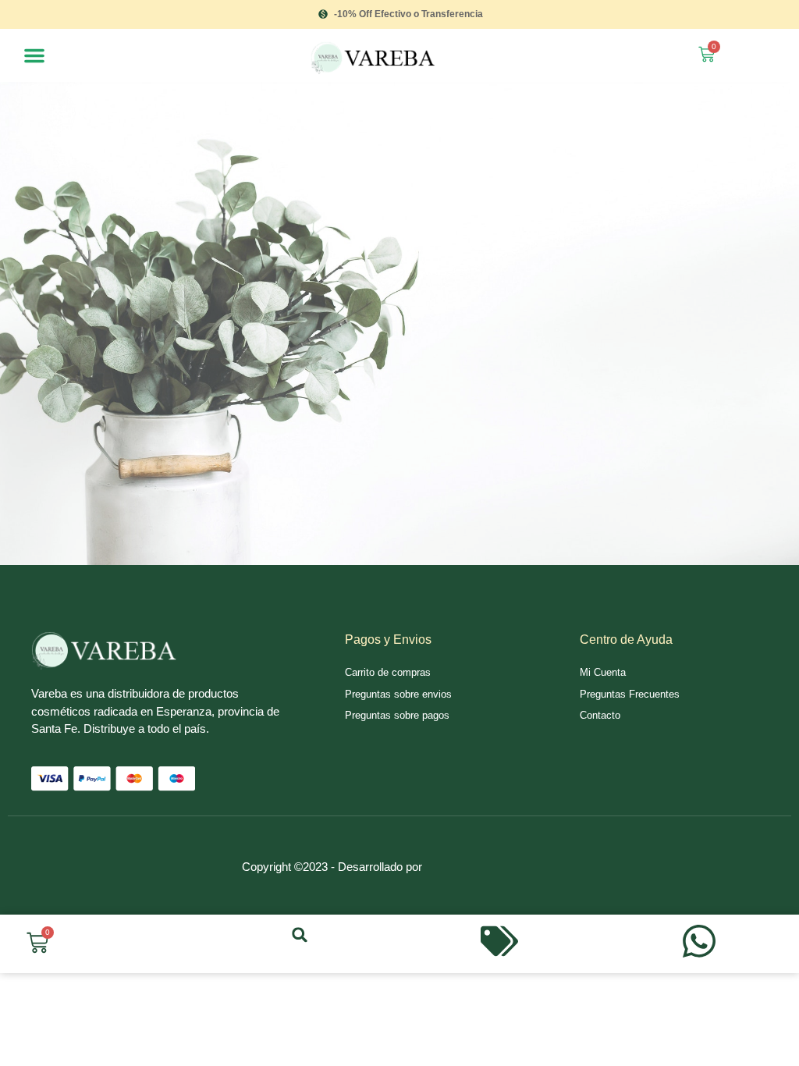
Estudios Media (491, 848)
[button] (34, 55)
